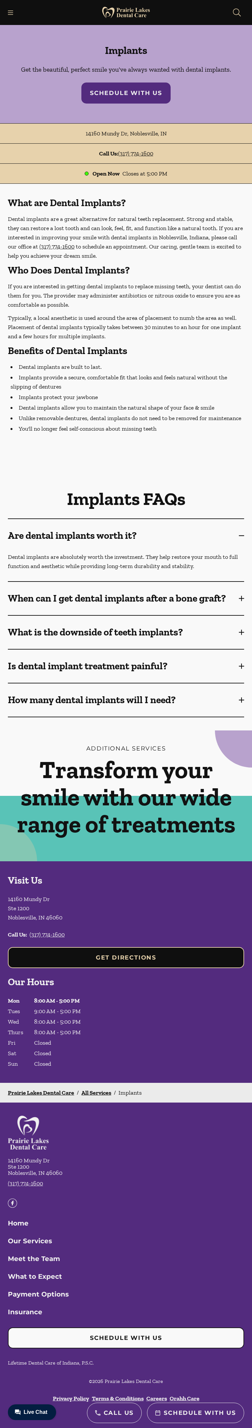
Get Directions (126, 957)
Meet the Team (34, 1259)
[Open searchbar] (237, 12)
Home (18, 1223)
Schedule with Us (126, 93)
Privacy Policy (71, 1398)
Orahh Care (185, 1398)
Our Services (30, 1241)
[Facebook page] (12, 1203)
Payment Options (38, 1294)
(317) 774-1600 (135, 153)
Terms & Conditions (118, 1398)
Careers (156, 1398)
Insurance (25, 1312)
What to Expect (35, 1276)
